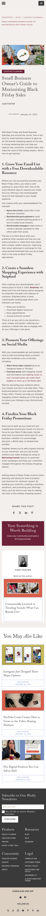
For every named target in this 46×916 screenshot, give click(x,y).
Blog (18, 17)
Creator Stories (9, 859)
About (5, 870)
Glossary (29, 842)
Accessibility (31, 875)
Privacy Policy (31, 866)
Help (27, 838)
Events (5, 862)
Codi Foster (23, 570)
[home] (3, 3)
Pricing (5, 842)
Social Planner (9, 835)
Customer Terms (32, 862)
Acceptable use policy (32, 871)
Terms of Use (31, 859)
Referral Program (10, 866)
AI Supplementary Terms (33, 880)
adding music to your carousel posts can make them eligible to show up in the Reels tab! (24, 378)
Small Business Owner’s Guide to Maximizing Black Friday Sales (19, 23)
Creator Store (9, 838)
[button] (41, 3)
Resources (7, 17)
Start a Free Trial (10, 846)
